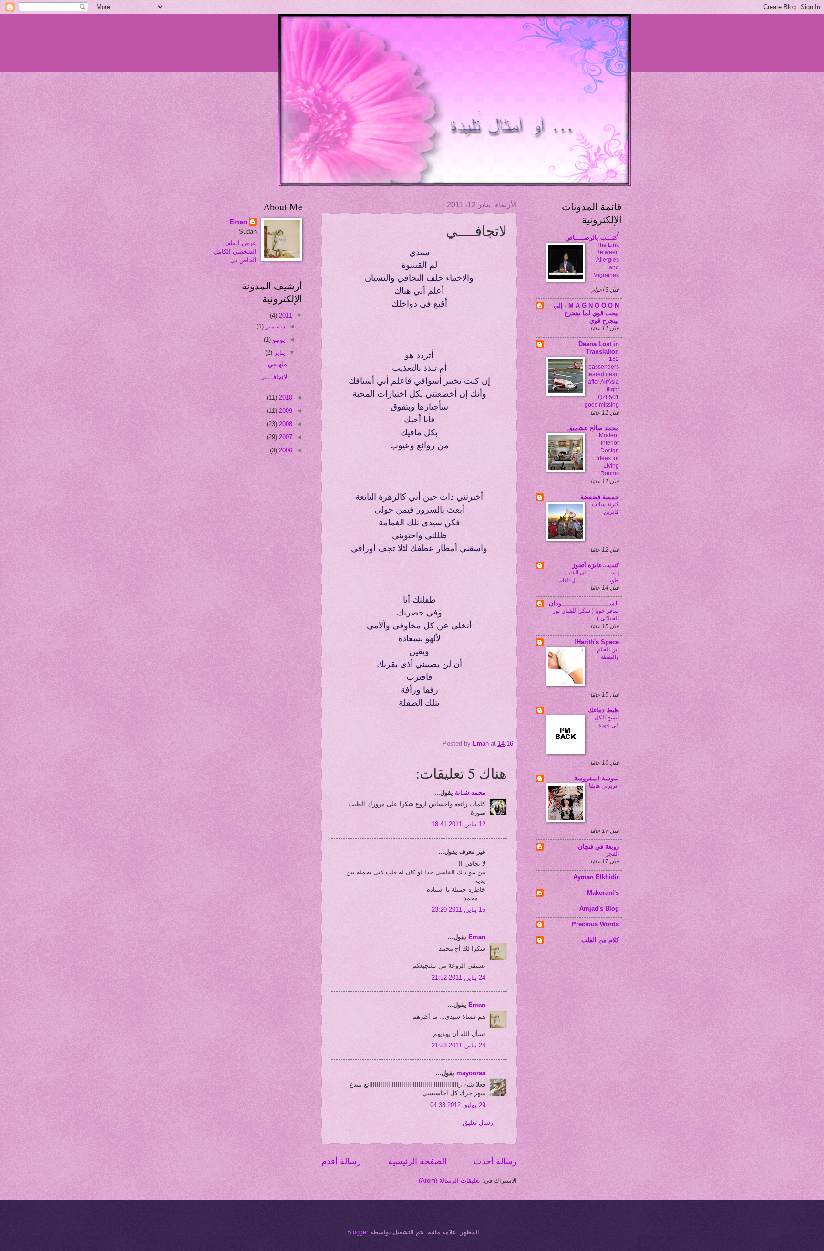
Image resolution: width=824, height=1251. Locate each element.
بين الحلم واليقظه (608, 653)
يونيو (278, 339)
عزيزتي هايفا (604, 785)
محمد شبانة (470, 792)
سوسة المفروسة (596, 778)
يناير (278, 352)
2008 (284, 424)
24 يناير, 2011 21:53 (458, 1045)
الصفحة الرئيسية (417, 1161)
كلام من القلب (600, 939)
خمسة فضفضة (599, 497)
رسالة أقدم (341, 1161)
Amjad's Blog (599, 908)
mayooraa (470, 1073)
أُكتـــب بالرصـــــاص (592, 237)
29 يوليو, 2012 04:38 (457, 1104)
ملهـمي (277, 364)
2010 (284, 397)
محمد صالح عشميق (593, 427)
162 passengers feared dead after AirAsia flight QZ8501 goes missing (602, 382)
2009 (284, 410)
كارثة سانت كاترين (605, 508)
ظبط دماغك (603, 710)
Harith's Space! (597, 642)
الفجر (612, 854)
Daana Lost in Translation (598, 347)
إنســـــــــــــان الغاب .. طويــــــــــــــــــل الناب (588, 576)
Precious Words (595, 924)
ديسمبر (274, 326)
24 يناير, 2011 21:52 (458, 977)
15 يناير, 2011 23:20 (458, 909)
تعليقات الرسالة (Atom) (449, 1180)
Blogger (357, 1232)
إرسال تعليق (479, 1122)
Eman (476, 937)
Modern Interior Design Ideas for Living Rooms (608, 454)
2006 (284, 450)
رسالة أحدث (495, 1161)
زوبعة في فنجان (598, 846)
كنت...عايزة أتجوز (595, 565)
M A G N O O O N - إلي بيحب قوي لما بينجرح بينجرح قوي (586, 313)
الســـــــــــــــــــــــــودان (584, 603)
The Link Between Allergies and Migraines (606, 260)
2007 (284, 437)
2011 (284, 315)
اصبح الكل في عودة (607, 721)
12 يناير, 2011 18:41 (458, 824)
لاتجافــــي (273, 376)
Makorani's (603, 892)
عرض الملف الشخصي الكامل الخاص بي (235, 251)
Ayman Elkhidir (596, 877)
